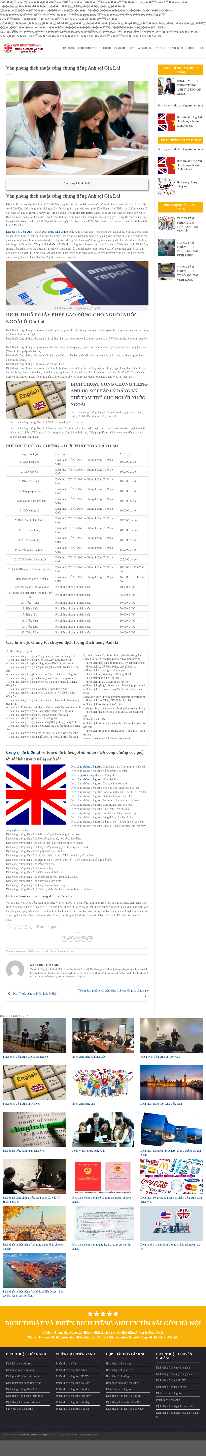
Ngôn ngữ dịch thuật (38, 951)
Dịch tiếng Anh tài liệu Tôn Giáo (125, 1408)
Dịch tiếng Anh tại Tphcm (171, 1386)
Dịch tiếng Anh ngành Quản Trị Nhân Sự (177, 1415)
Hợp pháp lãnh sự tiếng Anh (122, 1382)
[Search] (201, 48)
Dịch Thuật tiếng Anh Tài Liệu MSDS (34, 993)
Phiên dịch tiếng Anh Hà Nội (72, 1376)
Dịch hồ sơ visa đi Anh (19, 1363)
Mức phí (125, 454)
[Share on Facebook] (65, 939)
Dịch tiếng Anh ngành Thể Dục (124, 1402)
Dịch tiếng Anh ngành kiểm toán (24, 1395)
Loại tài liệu (29, 454)
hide (87, 183)
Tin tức (160, 48)
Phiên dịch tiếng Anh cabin (71, 1370)
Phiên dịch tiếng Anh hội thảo (89, 1056)
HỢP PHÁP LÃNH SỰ (140, 48)
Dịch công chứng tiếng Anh (86, 766)
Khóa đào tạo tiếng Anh (119, 1389)
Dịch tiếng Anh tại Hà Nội (171, 1380)
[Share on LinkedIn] (90, 939)
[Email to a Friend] (77, 939)
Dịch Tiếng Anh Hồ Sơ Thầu (181, 70)
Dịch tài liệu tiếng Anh (19, 231)
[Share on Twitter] (71, 939)
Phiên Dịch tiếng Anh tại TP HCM (160, 1056)
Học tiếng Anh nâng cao (119, 1376)
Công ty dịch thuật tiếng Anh (88, 1150)
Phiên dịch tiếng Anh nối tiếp (73, 1402)
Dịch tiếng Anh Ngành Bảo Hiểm (175, 1406)
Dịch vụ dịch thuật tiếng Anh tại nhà (180, 105)
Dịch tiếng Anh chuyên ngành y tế (175, 1374)
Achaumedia (68, 1435)
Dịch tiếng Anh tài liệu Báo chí (123, 1395)
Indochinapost (91, 1435)
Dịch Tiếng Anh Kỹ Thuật (181, 140)
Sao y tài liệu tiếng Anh (19, 1408)
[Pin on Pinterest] (84, 939)
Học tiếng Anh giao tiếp (119, 1370)
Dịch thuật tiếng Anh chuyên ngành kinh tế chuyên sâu (190, 121)
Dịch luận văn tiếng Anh (20, 1370)
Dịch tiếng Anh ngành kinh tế (23, 1402)
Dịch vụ (60, 454)
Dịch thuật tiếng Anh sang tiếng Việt (23, 1150)
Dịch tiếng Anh (87, 48)
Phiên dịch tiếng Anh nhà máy (73, 1395)
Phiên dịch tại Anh (66, 1363)
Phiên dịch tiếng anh (83, 1103)
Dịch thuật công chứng (55, 231)
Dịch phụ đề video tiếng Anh (22, 1376)
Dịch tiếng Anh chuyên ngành (173, 1367)
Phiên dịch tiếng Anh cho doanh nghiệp (25, 1056)
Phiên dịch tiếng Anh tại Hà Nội (21, 1103)
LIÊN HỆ (190, 48)
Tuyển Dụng (175, 48)
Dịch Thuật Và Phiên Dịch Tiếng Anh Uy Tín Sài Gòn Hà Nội (103, 1323)
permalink (68, 951)
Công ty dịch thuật (44, 244)
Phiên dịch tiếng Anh (113, 48)
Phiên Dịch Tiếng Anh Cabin (181, 207)
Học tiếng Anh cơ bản (118, 1363)
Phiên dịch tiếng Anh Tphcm (72, 1408)
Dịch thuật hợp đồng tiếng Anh (23, 1382)
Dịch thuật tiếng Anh (24, 1435)
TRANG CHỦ (68, 48)
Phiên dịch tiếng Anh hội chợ (72, 1382)
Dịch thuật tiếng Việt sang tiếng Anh (161, 1103)
